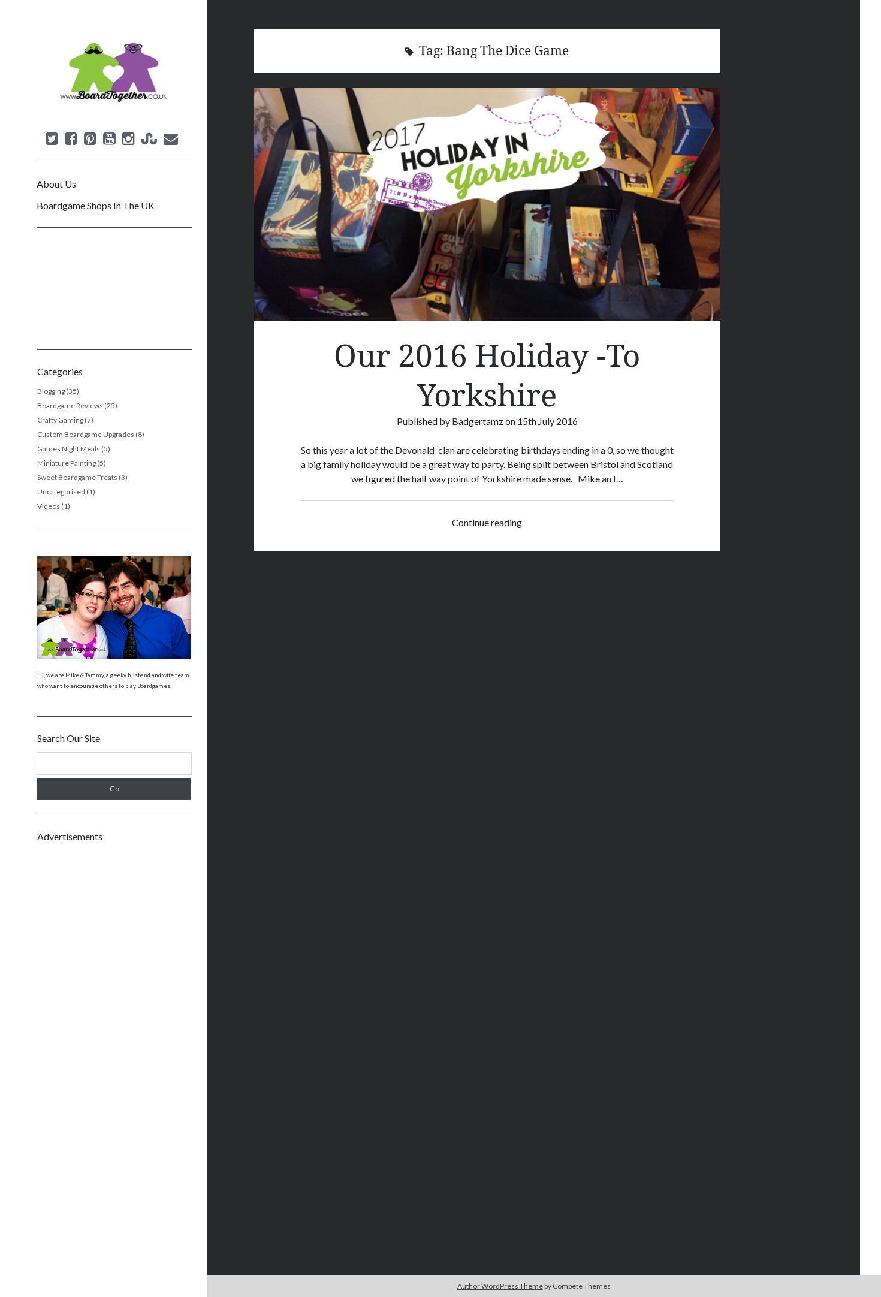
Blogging (51, 391)
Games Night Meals (68, 448)
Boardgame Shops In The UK (96, 205)
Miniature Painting (66, 463)
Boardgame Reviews (70, 405)
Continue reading (487, 522)
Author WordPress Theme (500, 1285)
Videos (48, 506)
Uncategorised (61, 491)
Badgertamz (477, 421)
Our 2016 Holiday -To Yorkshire (487, 204)
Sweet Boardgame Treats (77, 477)
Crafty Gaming (60, 419)
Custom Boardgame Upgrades (85, 434)
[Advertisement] (114, 1031)
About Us (56, 183)
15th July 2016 (547, 421)
